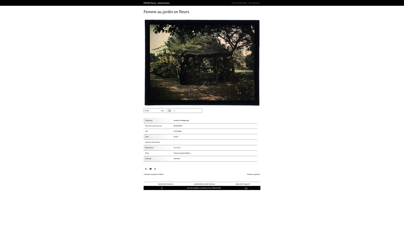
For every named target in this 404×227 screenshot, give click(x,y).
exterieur (177, 158)
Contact (246, 188)
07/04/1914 (178, 126)
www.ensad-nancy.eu (165, 184)
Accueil (162, 188)
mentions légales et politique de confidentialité (204, 188)
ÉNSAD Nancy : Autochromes (157, 2)
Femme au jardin (253, 174)
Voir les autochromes (239, 3)
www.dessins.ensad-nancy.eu (204, 184)
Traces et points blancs (182, 153)
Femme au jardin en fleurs (154, 174)
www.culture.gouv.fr (243, 184)
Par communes (254, 3)
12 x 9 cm (177, 147)
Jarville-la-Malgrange (181, 120)
